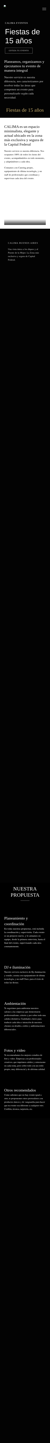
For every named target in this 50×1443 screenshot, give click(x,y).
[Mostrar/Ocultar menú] (44, 9)
